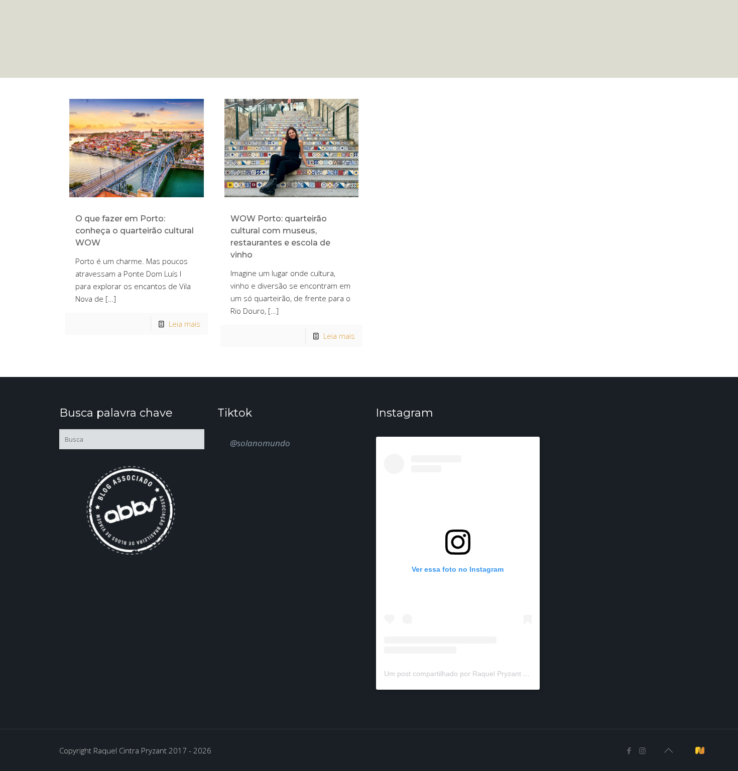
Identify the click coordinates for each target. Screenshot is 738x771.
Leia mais (184, 324)
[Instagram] (642, 750)
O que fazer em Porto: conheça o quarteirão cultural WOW (134, 230)
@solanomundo (260, 443)
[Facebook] (629, 750)
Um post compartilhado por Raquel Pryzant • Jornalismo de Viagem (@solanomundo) (520, 674)
